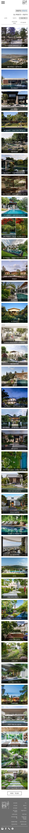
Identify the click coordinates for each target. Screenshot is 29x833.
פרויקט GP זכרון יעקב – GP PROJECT (14, 406)
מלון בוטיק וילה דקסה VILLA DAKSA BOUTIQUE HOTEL (14, 574)
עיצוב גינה (15, 803)
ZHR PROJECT (14, 109)
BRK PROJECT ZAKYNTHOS (14, 67)
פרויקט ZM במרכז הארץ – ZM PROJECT (14, 130)
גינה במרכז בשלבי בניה (14, 682)
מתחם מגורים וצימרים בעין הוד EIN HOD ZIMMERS (14, 383)
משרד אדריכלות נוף (14, 817)
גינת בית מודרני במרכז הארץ (14, 788)
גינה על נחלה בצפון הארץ (14, 597)
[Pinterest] (12, 829)
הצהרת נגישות (23, 824)
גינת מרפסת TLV (14, 555)
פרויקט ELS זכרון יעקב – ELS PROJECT (14, 215)
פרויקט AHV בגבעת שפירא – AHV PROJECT (15, 427)
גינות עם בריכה (23, 22)
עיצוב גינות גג (14, 814)
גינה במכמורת (14, 746)
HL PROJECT (14, 321)
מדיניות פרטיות (14, 824)
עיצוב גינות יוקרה (23, 821)
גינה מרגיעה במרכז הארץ (14, 618)
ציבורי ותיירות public (14, 22)
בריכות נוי (14, 18)
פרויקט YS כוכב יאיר (14, 767)
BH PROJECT (14, 300)
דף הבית (24, 11)
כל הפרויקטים (23, 810)
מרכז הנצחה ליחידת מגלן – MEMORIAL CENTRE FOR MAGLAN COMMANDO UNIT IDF (14, 44)
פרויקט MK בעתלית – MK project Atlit (14, 470)
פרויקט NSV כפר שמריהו (14, 534)
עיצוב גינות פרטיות (15, 811)
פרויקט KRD (14, 449)
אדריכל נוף (24, 814)
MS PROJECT (14, 88)
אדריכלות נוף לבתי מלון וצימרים (24, 818)
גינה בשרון (14, 661)
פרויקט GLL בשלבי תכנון (14, 724)
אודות (25, 808)
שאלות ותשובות (14, 821)
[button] (14, 793)
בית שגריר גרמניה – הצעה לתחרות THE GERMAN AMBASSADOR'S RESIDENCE (14, 341)
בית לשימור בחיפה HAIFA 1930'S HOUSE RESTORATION (14, 362)
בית (25, 803)
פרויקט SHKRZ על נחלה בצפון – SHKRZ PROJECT (14, 277)
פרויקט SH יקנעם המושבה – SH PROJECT (14, 258)
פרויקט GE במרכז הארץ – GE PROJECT (14, 173)
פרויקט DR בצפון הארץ (14, 491)
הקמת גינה (15, 808)
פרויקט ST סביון (14, 512)
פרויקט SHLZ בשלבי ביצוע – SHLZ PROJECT (15, 194)
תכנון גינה (15, 805)
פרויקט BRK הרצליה (14, 640)
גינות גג (5, 18)
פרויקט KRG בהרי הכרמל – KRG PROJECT (14, 236)
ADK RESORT (14, 152)
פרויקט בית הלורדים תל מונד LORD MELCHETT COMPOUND (14, 702)
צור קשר (24, 805)
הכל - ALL (23, 18)
